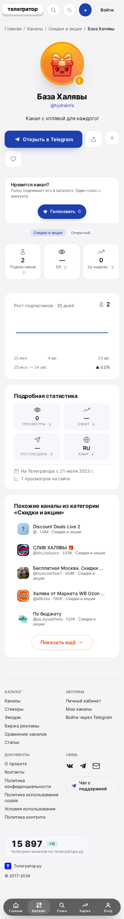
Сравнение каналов (26, 734)
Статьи (12, 742)
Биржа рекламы (22, 725)
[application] (62, 336)
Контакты (14, 772)
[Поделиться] (93, 139)
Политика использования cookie (31, 797)
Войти (107, 10)
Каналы (35, 28)
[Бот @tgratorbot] (83, 766)
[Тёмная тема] (69, 9)
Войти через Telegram (89, 717)
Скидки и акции (65, 28)
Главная (13, 28)
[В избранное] (13, 159)
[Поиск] (53, 9)
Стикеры (14, 709)
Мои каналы (79, 709)
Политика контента (25, 817)
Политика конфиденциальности (28, 783)
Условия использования (30, 808)
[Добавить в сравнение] (112, 138)
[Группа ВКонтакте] (70, 766)
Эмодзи (13, 717)
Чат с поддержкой (93, 785)
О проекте (16, 763)
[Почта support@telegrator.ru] (96, 766)
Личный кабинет (83, 700)
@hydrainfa (62, 105)
